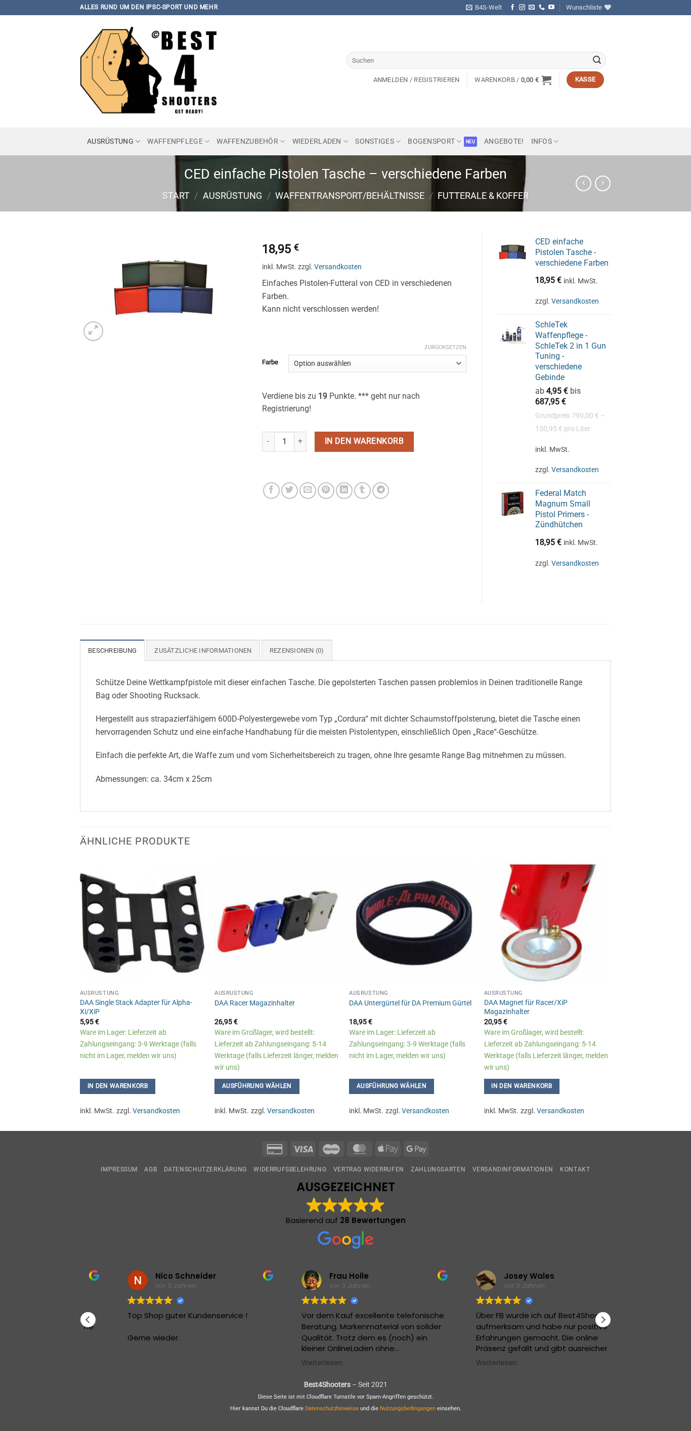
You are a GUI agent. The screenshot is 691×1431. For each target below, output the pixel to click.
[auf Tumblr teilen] (362, 490)
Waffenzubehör (247, 141)
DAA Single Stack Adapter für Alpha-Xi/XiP (136, 1007)
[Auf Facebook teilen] (271, 490)
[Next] (608, 994)
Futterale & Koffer (483, 195)
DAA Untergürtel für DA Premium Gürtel (410, 1003)
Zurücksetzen (445, 347)
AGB (150, 1169)
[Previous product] (603, 183)
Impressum (119, 1169)
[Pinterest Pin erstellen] (326, 490)
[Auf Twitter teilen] (289, 490)
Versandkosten (338, 267)
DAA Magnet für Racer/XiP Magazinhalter (526, 1007)
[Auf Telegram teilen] (380, 490)
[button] (484, 7)
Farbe (270, 362)
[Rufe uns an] (542, 7)
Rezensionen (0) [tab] (297, 650)
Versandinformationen (512, 1169)
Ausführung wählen (257, 1085)
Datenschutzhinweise (332, 1408)
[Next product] (583, 183)
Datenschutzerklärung (205, 1169)
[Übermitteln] (597, 60)
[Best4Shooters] (156, 71)
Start (176, 195)
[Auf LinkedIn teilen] (344, 490)
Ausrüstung (110, 141)
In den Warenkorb (364, 441)
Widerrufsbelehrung (289, 1169)
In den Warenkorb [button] (118, 1085)
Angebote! (504, 141)
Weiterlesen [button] (293, 1363)
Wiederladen (316, 141)
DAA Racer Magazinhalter (254, 1003)
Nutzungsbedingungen (408, 1408)
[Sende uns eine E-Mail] (532, 7)
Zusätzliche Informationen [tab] (202, 650)
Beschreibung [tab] (112, 650)
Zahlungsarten (438, 1169)
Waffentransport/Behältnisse (349, 195)
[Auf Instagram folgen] (522, 7)
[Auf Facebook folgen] (512, 7)
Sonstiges (374, 141)
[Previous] (80, 994)
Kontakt (575, 1169)
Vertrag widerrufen (368, 1169)
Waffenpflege (174, 141)
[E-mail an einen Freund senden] (307, 490)
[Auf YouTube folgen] (551, 7)
